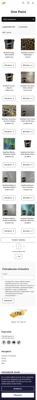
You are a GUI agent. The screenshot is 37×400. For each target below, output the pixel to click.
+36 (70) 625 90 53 (8, 338)
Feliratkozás (8, 300)
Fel (19, 256)
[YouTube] (14, 342)
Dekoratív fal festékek (9, 356)
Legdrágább (23, 27)
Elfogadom (18, 395)
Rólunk (4, 358)
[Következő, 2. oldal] (18, 246)
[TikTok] (18, 342)
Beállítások (18, 389)
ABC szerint (6, 32)
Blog (3, 363)
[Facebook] (4, 342)
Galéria (4, 361)
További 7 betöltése (18, 240)
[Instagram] (9, 342)
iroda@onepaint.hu (8, 336)
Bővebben (8, 65)
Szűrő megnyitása (9, 19)
